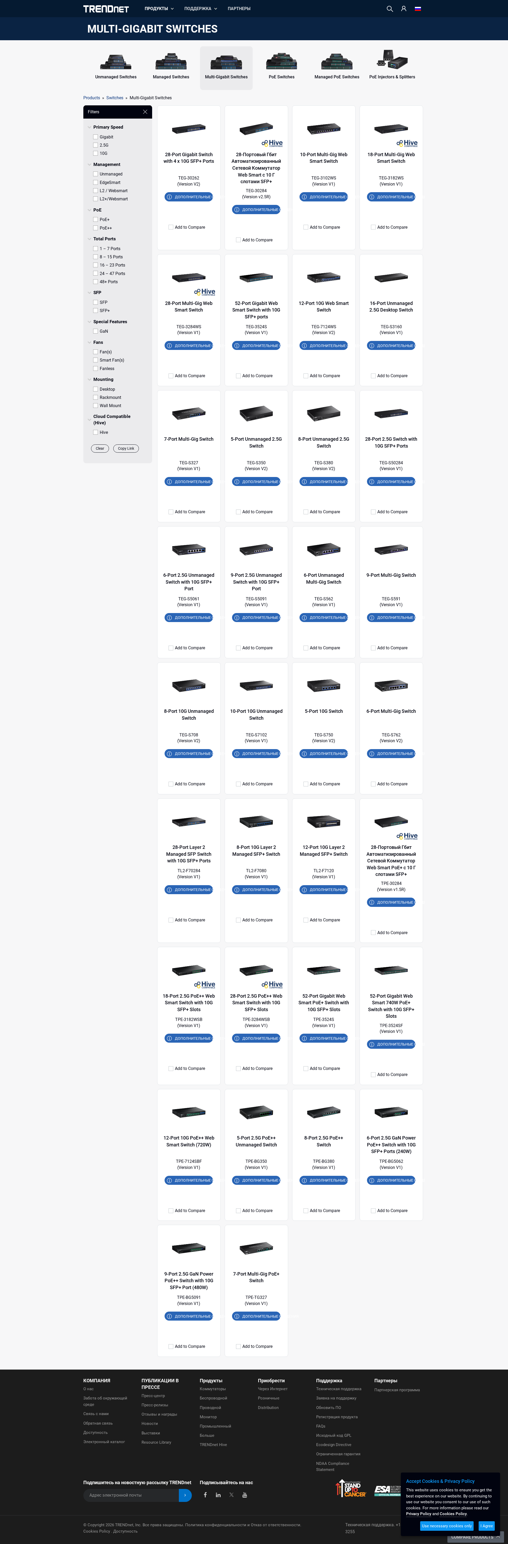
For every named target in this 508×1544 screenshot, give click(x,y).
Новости (150, 1423)
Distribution (268, 1407)
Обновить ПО (328, 1407)
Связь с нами (96, 1413)
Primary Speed (108, 127)
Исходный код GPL (333, 1435)
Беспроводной (213, 1398)
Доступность (95, 1432)
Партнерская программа (397, 1390)
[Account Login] (403, 9)
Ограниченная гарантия (338, 1454)
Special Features (110, 321)
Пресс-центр (153, 1395)
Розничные (268, 1398)
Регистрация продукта (337, 1417)
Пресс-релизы (155, 1405)
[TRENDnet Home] (106, 8)
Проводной (210, 1407)
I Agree (486, 1526)
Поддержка (197, 8)
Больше (207, 1435)
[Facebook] (205, 1494)
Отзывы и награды (159, 1414)
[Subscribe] (185, 1495)
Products (91, 97)
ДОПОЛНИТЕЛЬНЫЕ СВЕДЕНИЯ (194, 197)
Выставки (151, 1433)
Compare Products (473, 1537)
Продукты (211, 1380)
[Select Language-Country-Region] (418, 9)
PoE (97, 210)
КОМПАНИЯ (96, 1380)
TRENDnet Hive (213, 1444)
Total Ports (104, 238)
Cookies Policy (97, 1531)
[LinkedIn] (218, 1494)
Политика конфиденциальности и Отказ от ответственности (242, 1525)
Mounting (103, 379)
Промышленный (215, 1426)
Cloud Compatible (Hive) (111, 419)
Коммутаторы (213, 1389)
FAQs (320, 1426)
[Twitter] (231, 1494)
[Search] (390, 9)
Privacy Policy (418, 1513)
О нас (88, 1389)
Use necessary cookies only (447, 1526)
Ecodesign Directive (333, 1444)
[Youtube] (244, 1494)
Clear (100, 448)
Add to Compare (190, 227)
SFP (97, 292)
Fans (98, 342)
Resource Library (156, 1442)
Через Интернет (273, 1389)
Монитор (208, 1417)
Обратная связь (98, 1423)
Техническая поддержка (338, 1389)
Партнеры (239, 8)
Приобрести (271, 1380)
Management (106, 164)
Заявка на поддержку (336, 1398)
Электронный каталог (104, 1441)
